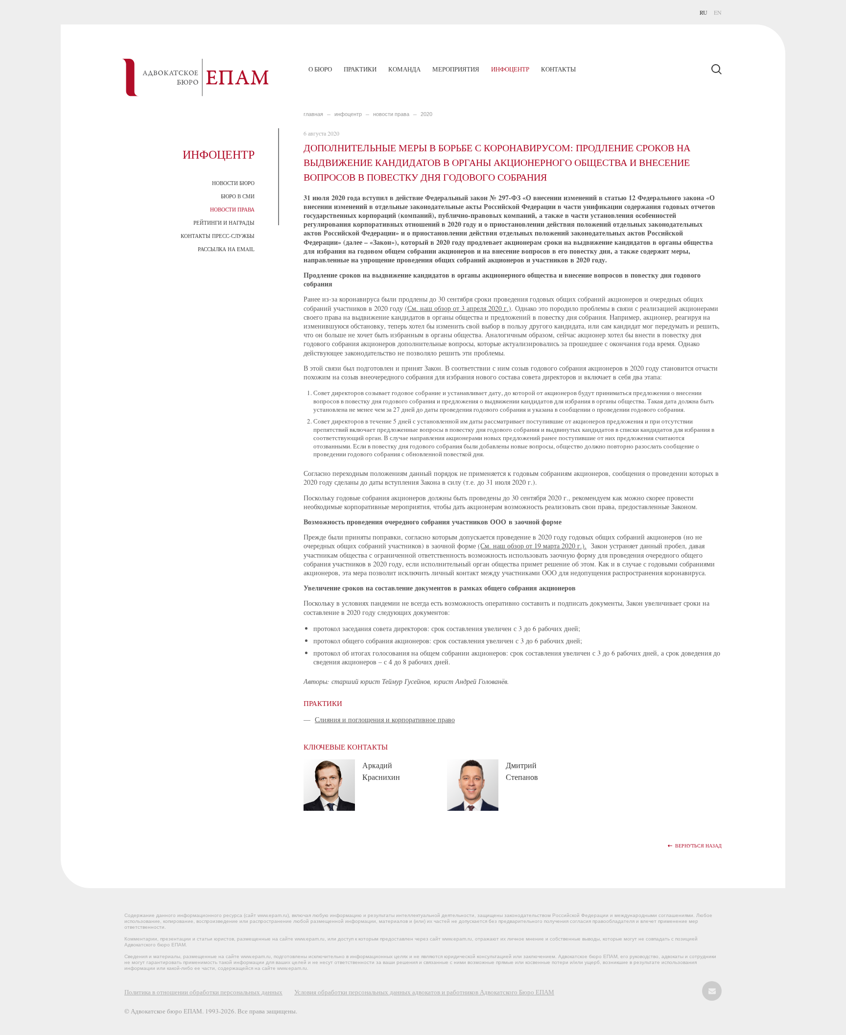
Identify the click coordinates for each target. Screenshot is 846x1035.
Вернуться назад (698, 846)
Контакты (558, 69)
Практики (360, 69)
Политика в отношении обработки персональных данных (203, 992)
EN (718, 12)
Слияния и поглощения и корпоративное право (385, 719)
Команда (404, 69)
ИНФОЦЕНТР (348, 114)
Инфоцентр (510, 69)
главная (313, 114)
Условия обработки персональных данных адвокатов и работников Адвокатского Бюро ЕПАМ (424, 992)
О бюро (320, 69)
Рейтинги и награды (224, 222)
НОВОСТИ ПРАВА (391, 114)
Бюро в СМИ (238, 196)
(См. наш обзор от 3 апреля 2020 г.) (458, 308)
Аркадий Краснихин (381, 771)
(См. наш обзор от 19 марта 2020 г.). (532, 545)
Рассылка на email (226, 249)
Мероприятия (455, 69)
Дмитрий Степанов (522, 771)
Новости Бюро (233, 183)
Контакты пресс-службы (218, 235)
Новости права (232, 209)
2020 (426, 114)
